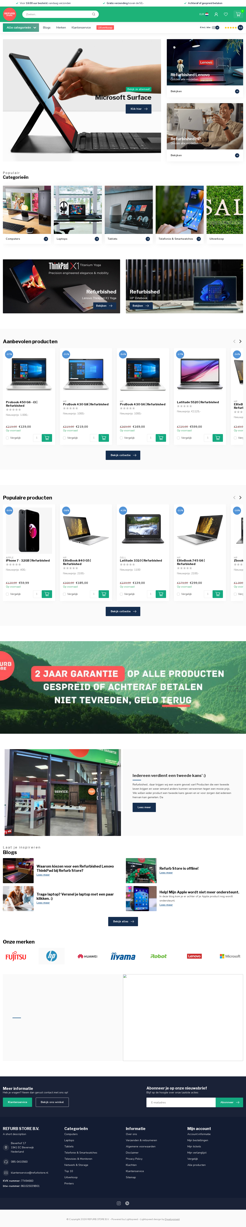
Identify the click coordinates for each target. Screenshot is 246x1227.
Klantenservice (81, 27)
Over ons (131, 1134)
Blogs (47, 27)
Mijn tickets (194, 1146)
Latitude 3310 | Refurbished (141, 560)
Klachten (131, 1165)
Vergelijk (15, 437)
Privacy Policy (134, 1159)
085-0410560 (19, 1162)
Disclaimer (132, 1152)
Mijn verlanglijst (196, 1152)
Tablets (69, 1146)
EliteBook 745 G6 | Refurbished (191, 562)
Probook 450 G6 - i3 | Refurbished (21, 403)
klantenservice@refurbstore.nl (29, 1173)
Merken (61, 27)
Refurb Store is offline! (179, 868)
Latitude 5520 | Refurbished (198, 402)
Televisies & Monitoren (78, 1159)
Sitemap (131, 1177)
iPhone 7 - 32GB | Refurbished (28, 560)
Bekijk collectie (120, 455)
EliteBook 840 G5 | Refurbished (77, 562)
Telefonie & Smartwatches (80, 1152)
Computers (71, 1134)
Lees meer (144, 807)
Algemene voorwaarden (140, 1146)
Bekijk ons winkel (52, 1102)
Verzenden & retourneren (141, 1140)
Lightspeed (131, 1219)
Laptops (69, 1140)
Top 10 (68, 1171)
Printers (69, 1183)
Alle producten (196, 1165)
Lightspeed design (150, 1219)
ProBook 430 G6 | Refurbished (142, 404)
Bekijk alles (120, 921)
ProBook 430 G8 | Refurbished (86, 404)
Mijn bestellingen (197, 1140)
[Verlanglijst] (226, 14)
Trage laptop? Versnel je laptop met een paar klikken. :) (75, 896)
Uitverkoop (105, 27)
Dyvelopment (172, 1219)
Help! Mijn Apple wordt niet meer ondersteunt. (199, 892)
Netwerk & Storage (76, 1165)
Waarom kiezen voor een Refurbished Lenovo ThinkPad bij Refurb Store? (75, 868)
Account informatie (199, 1134)
